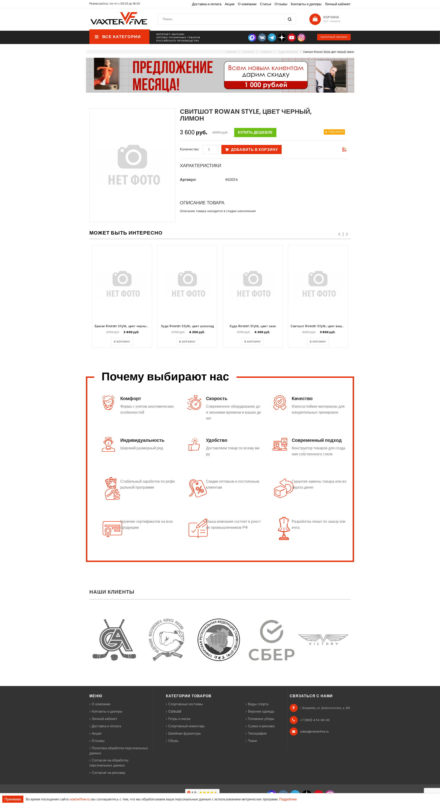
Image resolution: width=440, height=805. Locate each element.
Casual (174, 711)
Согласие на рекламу (108, 772)
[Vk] (262, 37)
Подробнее (288, 799)
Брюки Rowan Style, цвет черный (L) (124, 326)
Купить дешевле (255, 132)
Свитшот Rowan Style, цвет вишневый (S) (324, 326)
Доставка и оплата (206, 4)
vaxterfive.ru (79, 799)
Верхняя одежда (261, 711)
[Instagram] (301, 37)
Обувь (173, 740)
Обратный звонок (334, 37)
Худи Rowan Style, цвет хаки (252, 326)
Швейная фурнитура (184, 733)
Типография (257, 733)
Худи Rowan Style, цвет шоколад (187, 326)
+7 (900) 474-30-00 (315, 720)
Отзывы (281, 4)
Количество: (189, 149)
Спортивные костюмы (185, 704)
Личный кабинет (338, 4)
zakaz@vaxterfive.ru (314, 731)
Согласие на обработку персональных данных (109, 763)
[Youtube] (291, 37)
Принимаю (13, 799)
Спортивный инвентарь (186, 726)
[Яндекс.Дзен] (281, 37)
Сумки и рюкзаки (261, 726)
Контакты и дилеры (306, 4)
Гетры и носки (179, 718)
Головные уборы (261, 718)
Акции (229, 4)
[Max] (252, 37)
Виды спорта (258, 704)
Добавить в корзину (254, 149)
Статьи (265, 4)
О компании (247, 4)
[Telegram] (271, 37)
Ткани (252, 740)
